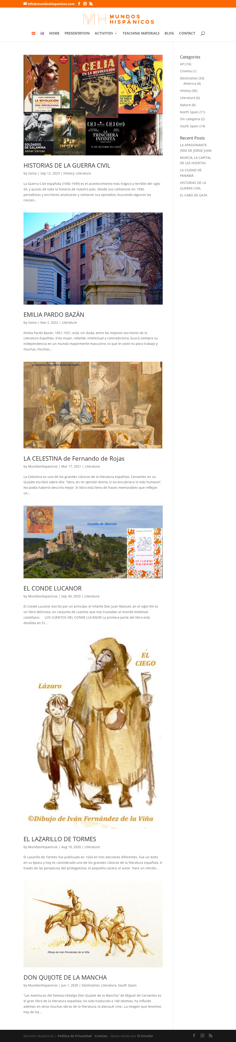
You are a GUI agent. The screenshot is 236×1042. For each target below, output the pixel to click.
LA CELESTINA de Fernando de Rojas (74, 458)
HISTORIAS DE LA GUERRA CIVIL (67, 165)
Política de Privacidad (75, 1036)
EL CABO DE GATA (193, 195)
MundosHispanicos (43, 466)
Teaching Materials (141, 33)
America (189, 83)
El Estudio (145, 1036)
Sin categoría (190, 119)
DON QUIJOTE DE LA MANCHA (65, 977)
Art (182, 64)
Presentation (77, 33)
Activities (104, 33)
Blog (169, 33)
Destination (91, 985)
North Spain (189, 112)
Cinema (186, 71)
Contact (187, 33)
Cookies (101, 1036)
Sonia (32, 173)
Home (54, 33)
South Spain (127, 985)
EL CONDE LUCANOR (53, 588)
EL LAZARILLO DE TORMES (60, 839)
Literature (83, 173)
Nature (185, 105)
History (68, 173)
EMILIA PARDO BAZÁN (54, 314)
